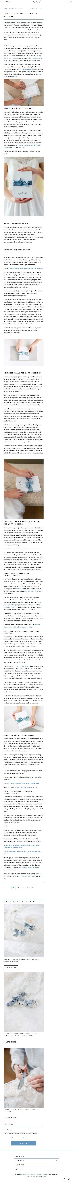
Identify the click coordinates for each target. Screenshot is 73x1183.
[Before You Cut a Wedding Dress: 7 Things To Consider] (24, 1107)
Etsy (28, 738)
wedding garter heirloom (32, 591)
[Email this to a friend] (33, 888)
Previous (34, 8)
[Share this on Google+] (28, 888)
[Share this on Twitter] (13, 888)
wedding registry (17, 650)
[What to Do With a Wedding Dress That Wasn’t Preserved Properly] (24, 957)
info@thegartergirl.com (34, 1176)
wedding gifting (14, 605)
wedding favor (30, 605)
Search (44, 1176)
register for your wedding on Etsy (19, 666)
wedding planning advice (28, 876)
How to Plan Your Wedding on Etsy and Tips (24, 783)
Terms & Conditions (36, 1174)
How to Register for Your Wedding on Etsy (23, 787)
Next (40, 8)
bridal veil (18, 589)
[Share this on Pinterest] (23, 888)
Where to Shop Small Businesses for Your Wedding (26, 268)
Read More (11, 967)
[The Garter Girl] (36, 2)
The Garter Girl (8, 27)
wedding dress (8, 589)
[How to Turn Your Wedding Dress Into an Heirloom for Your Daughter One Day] (24, 1031)
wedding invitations (9, 607)
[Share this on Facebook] (18, 888)
